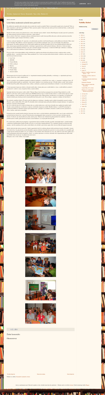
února (83, 104)
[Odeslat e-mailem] (11, 329)
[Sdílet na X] (14, 329)
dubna (83, 100)
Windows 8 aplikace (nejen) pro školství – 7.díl (89, 72)
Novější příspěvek (11, 374)
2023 (82, 41)
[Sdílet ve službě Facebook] (15, 329)
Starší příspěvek (70, 374)
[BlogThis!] (12, 329)
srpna (83, 70)
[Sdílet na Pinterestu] (17, 329)
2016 (82, 56)
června (83, 96)
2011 (82, 113)
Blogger (87, 385)
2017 (82, 54)
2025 (82, 37)
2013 (82, 109)
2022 (82, 43)
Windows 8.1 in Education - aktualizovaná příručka (88, 90)
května (83, 98)
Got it (89, 3)
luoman (71, 385)
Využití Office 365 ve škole (88, 88)
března (83, 102)
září (83, 68)
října (83, 66)
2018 (82, 52)
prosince (84, 62)
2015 (82, 58)
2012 (82, 111)
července (84, 94)
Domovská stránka (41, 374)
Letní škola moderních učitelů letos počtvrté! (89, 79)
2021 (82, 45)
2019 (82, 50)
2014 (82, 60)
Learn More (82, 3)
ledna (83, 106)
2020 (82, 47)
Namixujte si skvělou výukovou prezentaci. (88, 76)
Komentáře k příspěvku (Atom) (23, 376)
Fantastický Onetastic (86, 82)
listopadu (84, 64)
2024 (82, 39)
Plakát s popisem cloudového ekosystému (88, 85)
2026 (82, 35)
